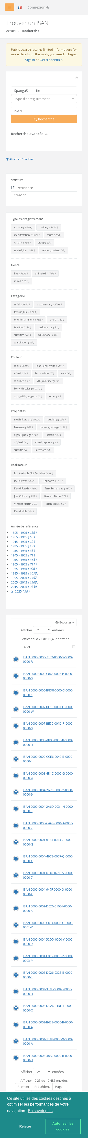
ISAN (26, 646)
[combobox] (44, 99)
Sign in (30, 60)
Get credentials (51, 60)
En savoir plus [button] (40, 1111)
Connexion (36, 7)
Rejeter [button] (25, 1126)
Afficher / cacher (21, 159)
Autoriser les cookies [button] (63, 1126)
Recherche (46, 119)
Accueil (11, 31)
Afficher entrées (42, 630)
